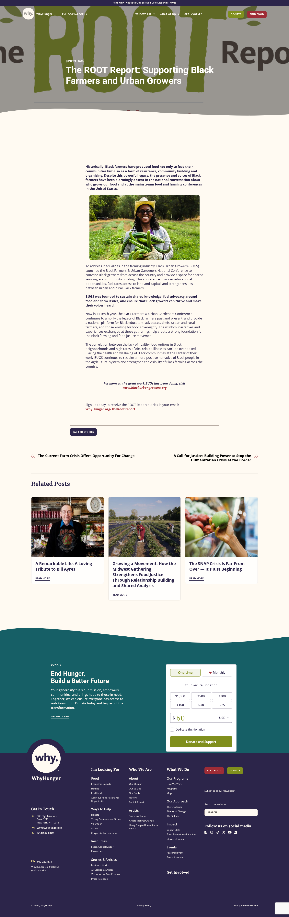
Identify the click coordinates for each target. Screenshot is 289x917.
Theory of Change (176, 811)
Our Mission (135, 784)
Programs (172, 788)
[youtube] (230, 831)
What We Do (168, 14)
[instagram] (212, 831)
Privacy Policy (143, 905)
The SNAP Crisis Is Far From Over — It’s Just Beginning (217, 566)
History (133, 797)
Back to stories (83, 432)
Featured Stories (100, 865)
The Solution (173, 816)
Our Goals (134, 793)
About (133, 778)
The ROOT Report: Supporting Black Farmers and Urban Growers (140, 75)
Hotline (95, 788)
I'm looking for (85, 13)
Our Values (135, 788)
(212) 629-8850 (45, 832)
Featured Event (175, 852)
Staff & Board (136, 802)
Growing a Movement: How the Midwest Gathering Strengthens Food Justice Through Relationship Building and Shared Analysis (144, 574)
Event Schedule (175, 857)
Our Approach (177, 801)
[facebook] (207, 831)
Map (169, 793)
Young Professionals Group (106, 819)
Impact (172, 824)
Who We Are (143, 14)
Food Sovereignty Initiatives (182, 834)
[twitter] (224, 831)
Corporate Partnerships (104, 833)
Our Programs (177, 778)
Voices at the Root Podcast (105, 874)
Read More (42, 578)
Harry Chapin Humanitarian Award (144, 826)
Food (95, 778)
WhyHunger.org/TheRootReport (110, 409)
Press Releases (99, 878)
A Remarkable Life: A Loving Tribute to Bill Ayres (63, 566)
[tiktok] (218, 831)
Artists (94, 828)
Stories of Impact (138, 816)
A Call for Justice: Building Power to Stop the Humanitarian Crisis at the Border (212, 457)
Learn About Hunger (102, 846)
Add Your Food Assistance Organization (105, 799)
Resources (99, 841)
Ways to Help (101, 809)
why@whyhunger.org (49, 827)
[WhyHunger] (37, 14)
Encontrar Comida (101, 784)
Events (172, 847)
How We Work (174, 784)
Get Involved (193, 14)
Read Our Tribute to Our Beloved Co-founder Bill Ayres (144, 2)
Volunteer (96, 823)
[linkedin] (236, 831)
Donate (236, 14)
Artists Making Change (141, 820)
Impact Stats (173, 830)
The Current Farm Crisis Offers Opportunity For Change (86, 455)
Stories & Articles (104, 859)
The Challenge (174, 807)
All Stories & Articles (102, 869)
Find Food (257, 14)
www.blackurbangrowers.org (144, 388)
